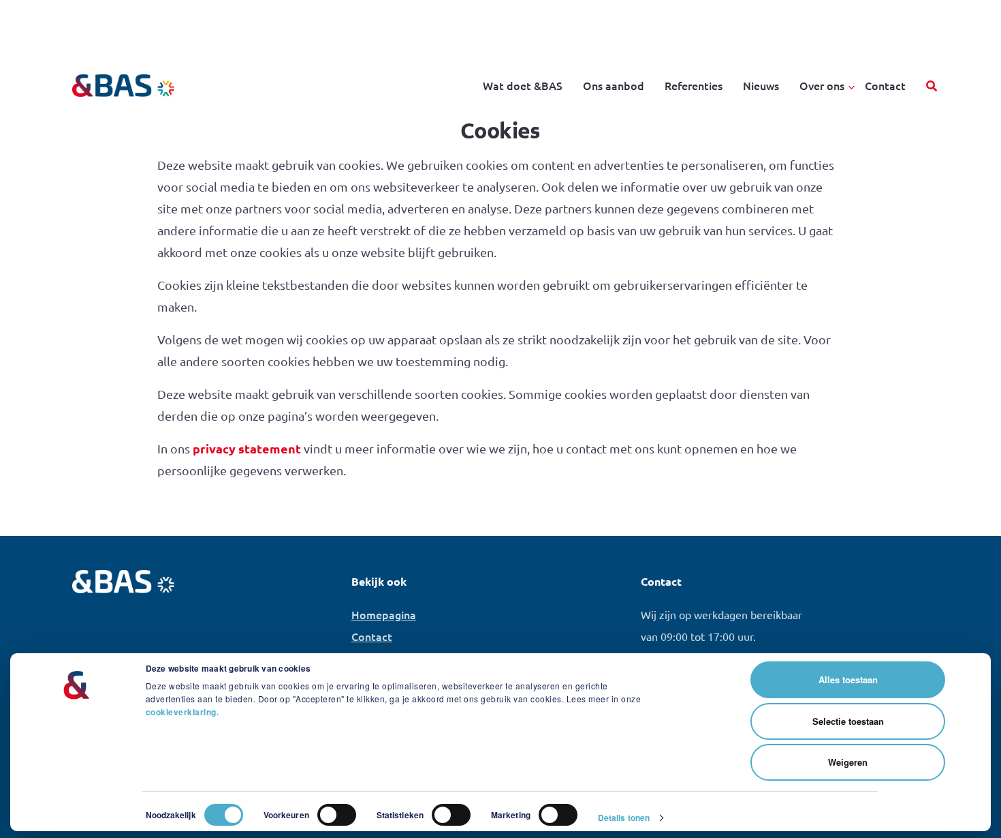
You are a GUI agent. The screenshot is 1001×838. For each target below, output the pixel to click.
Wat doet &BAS (522, 85)
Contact (885, 85)
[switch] (336, 815)
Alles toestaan (848, 679)
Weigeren (848, 761)
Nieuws (761, 85)
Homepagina (383, 614)
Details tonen (624, 817)
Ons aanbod (613, 85)
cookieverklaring (181, 712)
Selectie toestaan (848, 721)
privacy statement (247, 448)
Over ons (821, 85)
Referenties (693, 85)
